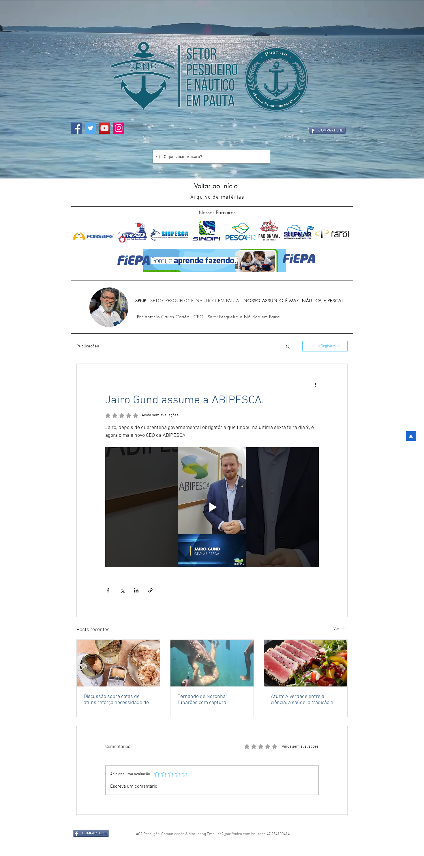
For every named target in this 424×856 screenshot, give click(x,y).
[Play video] (212, 507)
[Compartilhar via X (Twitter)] (122, 590)
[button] (288, 346)
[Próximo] (405, 89)
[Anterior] (19, 89)
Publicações (87, 346)
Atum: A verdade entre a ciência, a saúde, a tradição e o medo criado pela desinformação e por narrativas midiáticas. (305, 700)
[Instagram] (118, 128)
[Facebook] (76, 128)
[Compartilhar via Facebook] (108, 590)
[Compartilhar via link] (150, 590)
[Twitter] (90, 128)
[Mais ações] (315, 384)
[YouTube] (104, 128)
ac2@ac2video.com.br (236, 834)
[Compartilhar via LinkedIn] (136, 590)
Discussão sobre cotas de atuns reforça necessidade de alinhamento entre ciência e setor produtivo (116, 700)
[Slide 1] (212, 167)
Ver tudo (340, 629)
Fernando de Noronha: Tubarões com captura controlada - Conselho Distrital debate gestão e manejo (211, 700)
